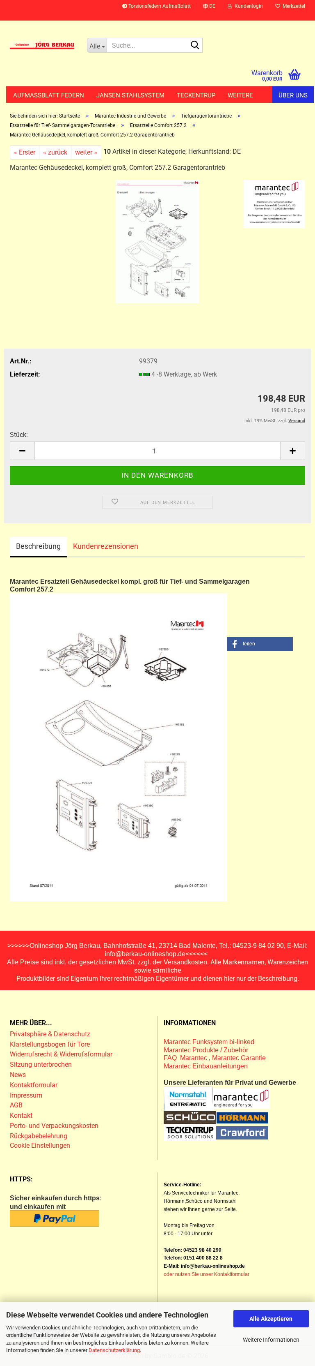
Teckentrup (196, 95)
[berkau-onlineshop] (42, 45)
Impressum (26, 1095)
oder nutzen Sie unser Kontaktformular (206, 1274)
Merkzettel (292, 6)
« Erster (24, 152)
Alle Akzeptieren (270, 1318)
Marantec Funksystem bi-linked (209, 1041)
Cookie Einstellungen (40, 1145)
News (18, 1075)
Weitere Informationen (271, 1339)
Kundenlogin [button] (247, 6)
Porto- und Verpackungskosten (54, 1126)
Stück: (19, 435)
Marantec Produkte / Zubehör (206, 1050)
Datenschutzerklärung (114, 1350)
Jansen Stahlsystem (130, 95)
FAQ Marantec (186, 1057)
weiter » (86, 152)
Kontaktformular (33, 1085)
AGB (16, 1105)
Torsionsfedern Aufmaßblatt (159, 6)
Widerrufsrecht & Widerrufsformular (61, 1054)
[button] (209, 10)
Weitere (240, 95)
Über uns (293, 95)
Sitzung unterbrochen (41, 1064)
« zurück (55, 152)
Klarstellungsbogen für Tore (50, 1044)
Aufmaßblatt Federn (48, 95)
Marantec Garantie (239, 1057)
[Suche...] (195, 45)
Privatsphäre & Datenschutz (51, 1034)
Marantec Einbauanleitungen (206, 1066)
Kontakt (21, 1115)
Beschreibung (38, 546)
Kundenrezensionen (105, 546)
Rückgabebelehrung (38, 1136)
